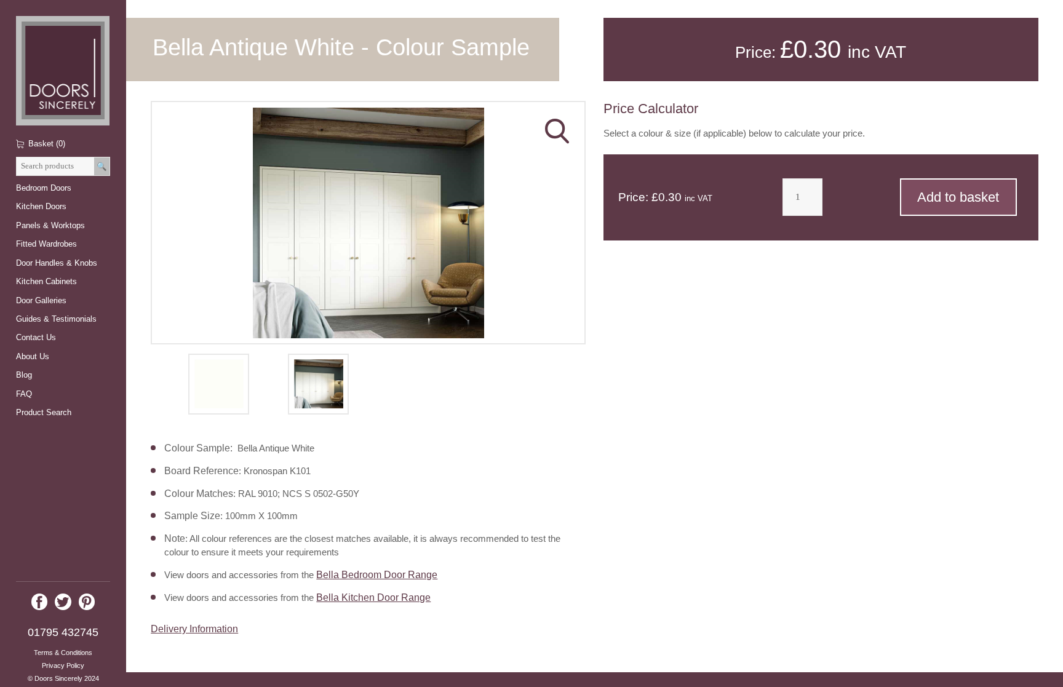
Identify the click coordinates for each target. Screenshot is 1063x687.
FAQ (24, 394)
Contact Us (36, 337)
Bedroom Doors (43, 188)
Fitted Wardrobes (46, 244)
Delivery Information (194, 628)
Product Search (43, 412)
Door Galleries (41, 300)
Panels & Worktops (50, 225)
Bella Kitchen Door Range (373, 597)
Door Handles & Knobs (56, 263)
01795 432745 (63, 632)
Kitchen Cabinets (46, 281)
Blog (24, 375)
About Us (32, 356)
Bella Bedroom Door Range (376, 574)
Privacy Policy (63, 665)
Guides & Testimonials (56, 319)
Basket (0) (46, 143)
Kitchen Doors (41, 206)
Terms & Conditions (63, 652)
